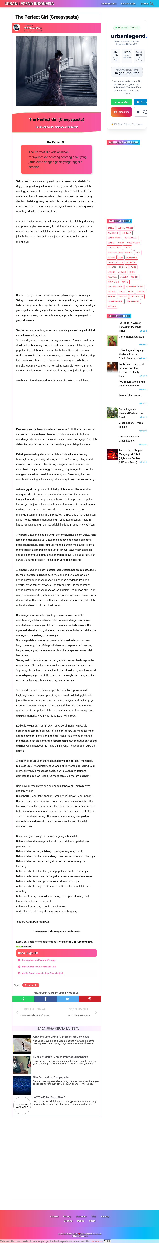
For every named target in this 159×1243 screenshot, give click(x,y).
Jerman (122, 272)
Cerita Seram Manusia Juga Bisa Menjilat (42, 973)
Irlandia (112, 267)
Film (120, 257)
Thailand (122, 296)
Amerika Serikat (125, 228)
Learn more (97, 1241)
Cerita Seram (131, 238)
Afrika (111, 228)
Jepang (111, 272)
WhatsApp (123, 102)
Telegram (145, 102)
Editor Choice (114, 248)
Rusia (130, 292)
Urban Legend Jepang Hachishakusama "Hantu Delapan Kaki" (131, 354)
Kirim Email (145, 111)
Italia (133, 267)
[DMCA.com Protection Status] (24, 946)
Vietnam (112, 306)
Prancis (112, 292)
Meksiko (124, 277)
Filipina (111, 257)
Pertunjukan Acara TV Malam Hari (39, 966)
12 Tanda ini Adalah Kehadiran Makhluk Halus (130, 326)
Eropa (127, 248)
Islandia (123, 267)
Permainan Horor (134, 287)
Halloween (131, 257)
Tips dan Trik (137, 296)
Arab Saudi (113, 233)
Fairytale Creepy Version (120, 252)
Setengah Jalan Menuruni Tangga (39, 960)
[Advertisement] (56, 271)
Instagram (123, 111)
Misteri (134, 277)
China (121, 243)
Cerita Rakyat (114, 238)
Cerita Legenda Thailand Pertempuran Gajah (131, 413)
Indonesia (131, 262)
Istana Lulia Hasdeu (130, 395)
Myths (125, 282)
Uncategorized (115, 301)
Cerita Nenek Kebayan (131, 336)
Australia (126, 233)
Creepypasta (31, 985)
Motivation (113, 282)
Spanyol (141, 292)
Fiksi (138, 252)
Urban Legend (132, 301)
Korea (132, 272)
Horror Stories (115, 262)
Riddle (122, 292)
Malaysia (112, 277)
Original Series (115, 287)
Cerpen (111, 243)
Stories (111, 296)
